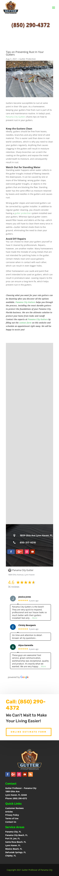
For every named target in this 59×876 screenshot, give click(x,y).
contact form (25, 322)
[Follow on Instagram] (26, 551)
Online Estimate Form (29, 732)
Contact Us (10, 821)
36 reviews (13, 586)
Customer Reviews (14, 808)
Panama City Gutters (15, 116)
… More (33, 618)
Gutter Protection (27, 59)
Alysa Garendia (25, 645)
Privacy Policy (12, 815)
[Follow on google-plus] (19, 551)
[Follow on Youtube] (32, 551)
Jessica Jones (24, 597)
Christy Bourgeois (27, 625)
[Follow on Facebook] (11, 551)
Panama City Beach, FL (16, 835)
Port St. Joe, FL (12, 838)
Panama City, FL (13, 831)
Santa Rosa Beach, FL (15, 842)
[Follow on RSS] (30, 774)
